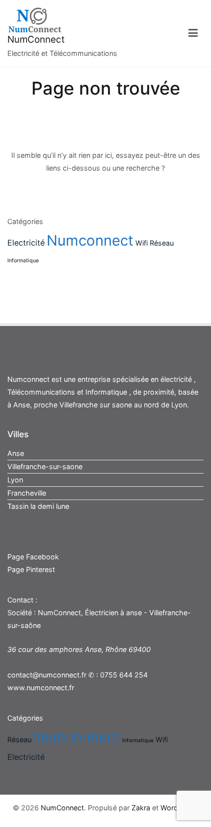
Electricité (26, 243)
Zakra (141, 807)
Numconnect (90, 240)
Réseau (162, 243)
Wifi (141, 243)
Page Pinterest (31, 569)
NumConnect (36, 39)
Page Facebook (33, 556)
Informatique (23, 260)
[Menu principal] (193, 33)
